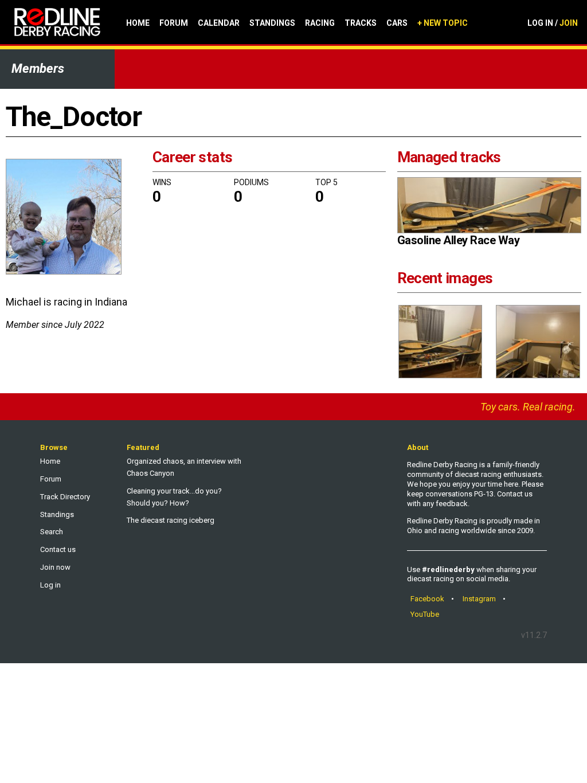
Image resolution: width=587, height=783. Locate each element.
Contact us (58, 549)
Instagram (479, 598)
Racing (320, 23)
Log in (50, 585)
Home (138, 23)
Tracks (361, 23)
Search (51, 531)
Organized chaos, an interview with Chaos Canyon (184, 467)
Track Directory (65, 496)
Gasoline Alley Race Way (458, 240)
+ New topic (442, 23)
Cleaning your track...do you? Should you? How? (174, 497)
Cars (397, 23)
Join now (55, 567)
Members (37, 68)
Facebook (427, 598)
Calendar (219, 23)
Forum (173, 23)
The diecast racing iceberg (170, 520)
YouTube (424, 614)
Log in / (552, 23)
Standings (272, 23)
